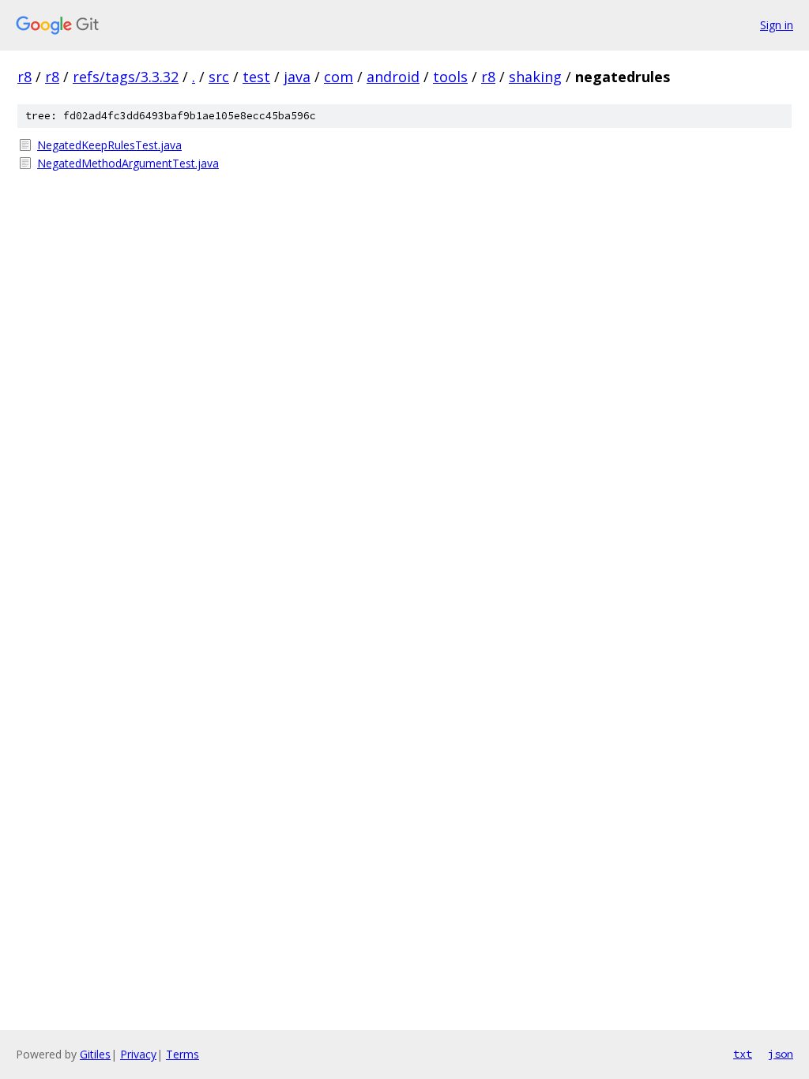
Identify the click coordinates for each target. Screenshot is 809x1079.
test (256, 76)
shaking (535, 76)
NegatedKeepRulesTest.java (109, 144)
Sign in (776, 24)
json (780, 1054)
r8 (24, 76)
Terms (182, 1054)
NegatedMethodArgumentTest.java (128, 163)
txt (742, 1054)
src (219, 76)
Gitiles (95, 1054)
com (338, 76)
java (297, 76)
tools (450, 76)
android (393, 76)
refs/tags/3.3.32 (126, 76)
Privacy (138, 1054)
